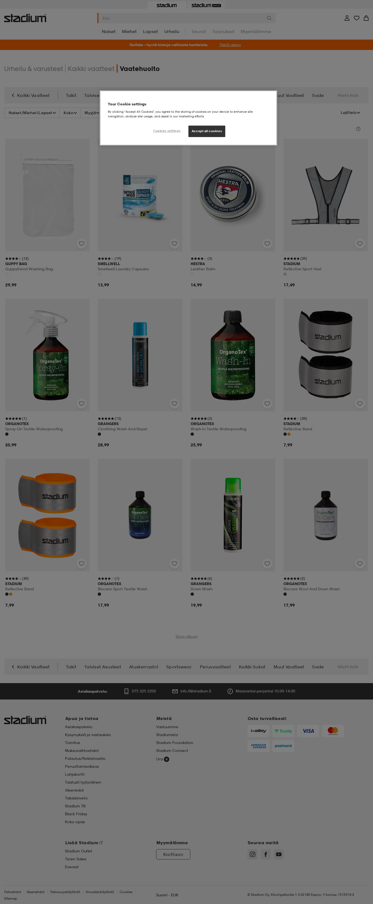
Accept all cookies (207, 131)
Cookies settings (166, 131)
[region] (188, 118)
